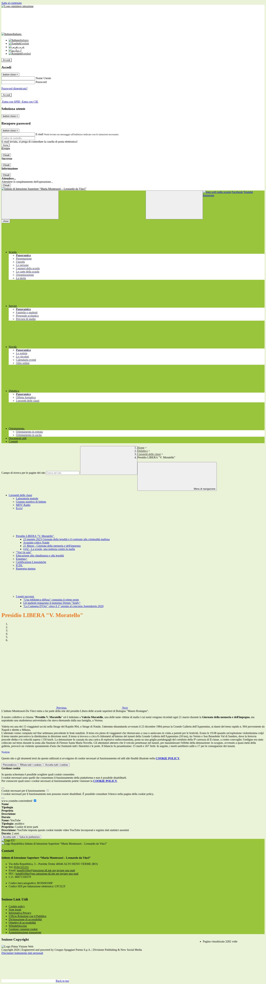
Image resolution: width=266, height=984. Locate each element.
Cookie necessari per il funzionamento (23, 790)
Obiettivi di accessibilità (22, 922)
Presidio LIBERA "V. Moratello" (35, 536)
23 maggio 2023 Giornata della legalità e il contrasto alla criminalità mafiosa (66, 539)
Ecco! (19, 508)
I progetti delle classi (149, 454)
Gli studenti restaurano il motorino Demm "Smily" (52, 602)
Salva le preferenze (29, 837)
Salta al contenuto (11, 3)
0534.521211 (21, 867)
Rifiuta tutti (31, 764)
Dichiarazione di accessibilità (25, 919)
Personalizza (9, 764)
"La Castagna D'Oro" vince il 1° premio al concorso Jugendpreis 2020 (63, 606)
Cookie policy (17, 906)
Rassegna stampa (25, 568)
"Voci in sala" (24, 552)
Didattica (142, 450)
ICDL (19, 565)
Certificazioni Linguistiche (31, 562)
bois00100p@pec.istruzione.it (47, 873)
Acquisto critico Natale (36, 542)
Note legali (15, 909)
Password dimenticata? (14, 88)
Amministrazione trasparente (25, 932)
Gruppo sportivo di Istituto (31, 501)
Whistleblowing (18, 925)
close (6, 221)
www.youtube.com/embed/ (17, 800)
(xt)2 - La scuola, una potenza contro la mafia (49, 549)
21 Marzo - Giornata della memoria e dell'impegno (52, 545)
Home (140, 447)
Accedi (6, 60)
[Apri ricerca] (174, 205)
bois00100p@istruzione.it (46, 870)
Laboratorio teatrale (27, 498)
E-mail (39, 134)
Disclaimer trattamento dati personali (22, 953)
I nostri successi (25, 596)
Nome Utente (43, 78)
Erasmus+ (21, 558)
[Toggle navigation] (30, 205)
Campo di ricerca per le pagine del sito (23, 472)
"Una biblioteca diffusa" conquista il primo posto (51, 599)
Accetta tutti (56, 764)
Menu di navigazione (204, 488)
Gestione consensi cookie (23, 929)
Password (41, 82)
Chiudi (6, 155)
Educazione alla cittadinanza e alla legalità (40, 555)
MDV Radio (23, 504)
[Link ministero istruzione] (17, 6)
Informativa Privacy (20, 912)
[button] (34, 707)
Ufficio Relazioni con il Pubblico (27, 916)
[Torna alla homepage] (133, 189)
